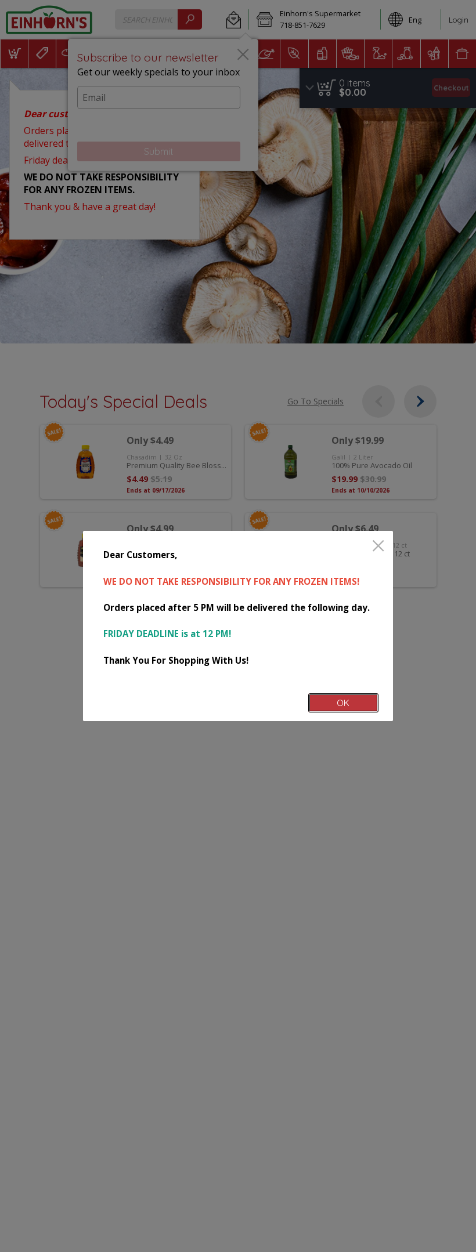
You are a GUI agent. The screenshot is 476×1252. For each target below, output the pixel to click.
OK (343, 702)
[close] (378, 547)
